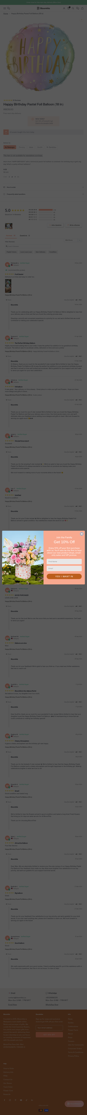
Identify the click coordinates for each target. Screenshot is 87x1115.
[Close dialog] (81, 533)
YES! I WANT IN (64, 576)
